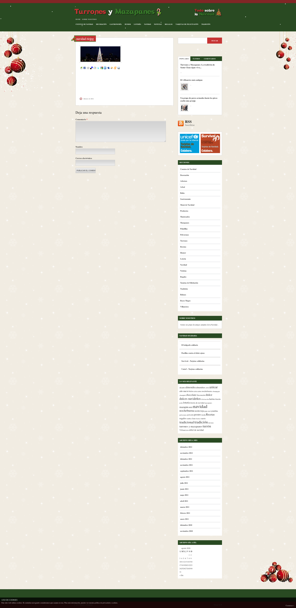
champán (182, 395)
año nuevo (184, 391)
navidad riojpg (85, 38)
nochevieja (199, 410)
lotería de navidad (197, 402)
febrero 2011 (185, 513)
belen (191, 391)
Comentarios (210, 59)
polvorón (190, 415)
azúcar (213, 387)
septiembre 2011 (186, 471)
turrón (207, 426)
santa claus (191, 418)
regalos (182, 418)
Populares (184, 59)
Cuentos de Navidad (84, 24)
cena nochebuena (204, 391)
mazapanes (208, 403)
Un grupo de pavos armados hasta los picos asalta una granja (198, 99)
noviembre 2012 (186, 453)
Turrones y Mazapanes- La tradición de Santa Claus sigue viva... (197, 66)
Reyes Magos (185, 300)
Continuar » (290, 605)
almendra (190, 387)
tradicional (186, 422)
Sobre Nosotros (89, 19)
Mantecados (185, 216)
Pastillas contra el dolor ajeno (193, 353)
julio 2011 (184, 483)
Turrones (183, 240)
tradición (201, 421)
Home (78, 19)
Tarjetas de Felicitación (187, 24)
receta (203, 415)
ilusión (217, 399)
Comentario (82, 119)
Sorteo (198, 418)
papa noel (207, 411)
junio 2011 (184, 489)
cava (195, 391)
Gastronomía (116, 24)
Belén (182, 193)
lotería (186, 402)
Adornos (183, 181)
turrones (211, 423)
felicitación (205, 399)
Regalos (169, 24)
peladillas (214, 411)
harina (212, 398)
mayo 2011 (184, 495)
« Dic (181, 575)
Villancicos (184, 306)
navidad (200, 406)
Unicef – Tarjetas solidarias (192, 369)
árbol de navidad (196, 429)
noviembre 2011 (186, 465)
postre (197, 414)
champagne (216, 391)
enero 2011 (184, 519)
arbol (207, 388)
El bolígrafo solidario (189, 345)
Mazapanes (184, 222)
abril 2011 (184, 501)
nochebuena (186, 410)
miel (191, 407)
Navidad (147, 24)
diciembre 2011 (186, 459)
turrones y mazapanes (190, 426)
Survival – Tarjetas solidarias (192, 361)
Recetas (183, 246)
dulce (209, 395)
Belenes (183, 294)
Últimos (196, 59)
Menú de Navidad (187, 205)
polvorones (183, 415)
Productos (184, 211)
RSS (190, 123)
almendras (200, 387)
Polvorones (184, 234)
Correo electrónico (84, 158)
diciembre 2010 (186, 525)
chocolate (191, 395)
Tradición (205, 24)
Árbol (182, 187)
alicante (182, 387)
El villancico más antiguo (191, 79)
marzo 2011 (184, 507)
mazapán (183, 407)
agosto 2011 (184, 477)
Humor (128, 24)
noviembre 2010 (186, 531)
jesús (181, 403)
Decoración (101, 24)
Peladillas (184, 228)
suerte (203, 418)
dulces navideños (190, 398)
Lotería (137, 24)
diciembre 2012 (186, 447)
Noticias (158, 24)
